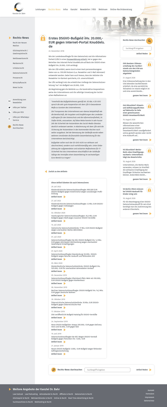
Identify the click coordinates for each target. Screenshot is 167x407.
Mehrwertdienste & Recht (41, 398)
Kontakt (151, 390)
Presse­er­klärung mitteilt (77, 59)
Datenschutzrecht (20, 73)
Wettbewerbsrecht (20, 58)
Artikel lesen (56, 197)
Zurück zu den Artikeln (58, 171)
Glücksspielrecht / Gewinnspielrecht (20, 52)
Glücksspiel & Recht (21, 398)
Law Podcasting (31, 394)
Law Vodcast (18, 394)
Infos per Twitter (19, 107)
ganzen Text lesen (140, 95)
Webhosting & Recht (43, 402)
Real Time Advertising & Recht (80, 398)
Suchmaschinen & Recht (23, 402)
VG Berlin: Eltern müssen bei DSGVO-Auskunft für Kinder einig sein (133, 191)
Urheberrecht (18, 68)
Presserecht (17, 78)
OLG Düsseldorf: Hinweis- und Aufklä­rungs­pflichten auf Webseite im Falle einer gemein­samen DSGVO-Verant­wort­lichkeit (134, 110)
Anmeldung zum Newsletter (19, 101)
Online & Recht (60, 398)
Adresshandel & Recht (48, 394)
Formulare (150, 394)
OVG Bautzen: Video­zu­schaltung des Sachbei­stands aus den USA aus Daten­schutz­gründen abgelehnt (133, 68)
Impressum (149, 397)
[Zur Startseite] (19, 8)
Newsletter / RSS (88, 9)
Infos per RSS (18, 112)
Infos (65, 9)
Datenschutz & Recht (83, 394)
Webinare (103, 9)
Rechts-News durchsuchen (18, 126)
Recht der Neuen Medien (20, 44)
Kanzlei (74, 9)
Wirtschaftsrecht (19, 83)
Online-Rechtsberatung (121, 9)
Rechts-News (54, 9)
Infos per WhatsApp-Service (21, 118)
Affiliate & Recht (66, 394)
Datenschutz (149, 401)
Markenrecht (18, 63)
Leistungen (40, 9)
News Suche (18, 87)
